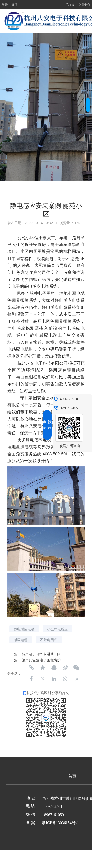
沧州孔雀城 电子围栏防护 (41, 659)
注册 (15, 4)
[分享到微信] (76, 667)
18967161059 (70, 408)
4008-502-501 (69, 399)
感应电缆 (20, 639)
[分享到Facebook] (31, 678)
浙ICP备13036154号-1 (60, 823)
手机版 (70, 4)
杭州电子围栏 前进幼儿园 (41, 653)
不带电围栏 (48, 639)
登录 (5, 4)
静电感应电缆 (24, 628)
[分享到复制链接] (31, 667)
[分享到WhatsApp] (65, 678)
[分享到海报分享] (76, 678)
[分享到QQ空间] (42, 667)
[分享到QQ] (54, 667)
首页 (72, 776)
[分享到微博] (65, 667)
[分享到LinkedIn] (54, 678)
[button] (88, 99)
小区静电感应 (57, 628)
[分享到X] (42, 678)
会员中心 (84, 4)
